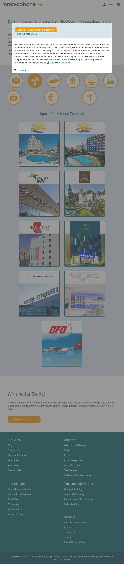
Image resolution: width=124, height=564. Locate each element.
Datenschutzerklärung (59, 62)
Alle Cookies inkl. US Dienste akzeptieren (36, 30)
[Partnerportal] (104, 4)
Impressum (21, 70)
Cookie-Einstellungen (27, 34)
